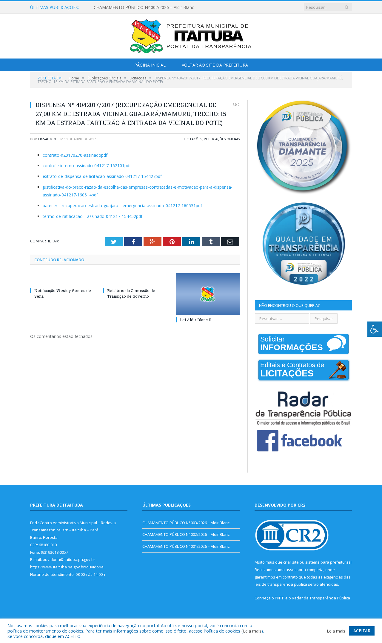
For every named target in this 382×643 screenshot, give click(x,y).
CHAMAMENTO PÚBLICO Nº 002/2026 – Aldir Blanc (144, 7)
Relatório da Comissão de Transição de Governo (131, 293)
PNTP (279, 598)
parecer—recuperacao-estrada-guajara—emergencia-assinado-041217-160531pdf (122, 205)
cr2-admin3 (48, 139)
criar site (291, 562)
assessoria (296, 569)
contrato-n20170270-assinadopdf (75, 155)
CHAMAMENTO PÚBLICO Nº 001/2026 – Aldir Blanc (185, 546)
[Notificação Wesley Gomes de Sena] (62, 279)
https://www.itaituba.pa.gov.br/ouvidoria (67, 567)
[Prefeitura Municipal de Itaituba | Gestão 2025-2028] (191, 34)
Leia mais (252, 630)
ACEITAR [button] (361, 630)
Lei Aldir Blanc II (196, 319)
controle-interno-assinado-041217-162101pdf (87, 165)
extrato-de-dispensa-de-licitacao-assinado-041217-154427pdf (102, 176)
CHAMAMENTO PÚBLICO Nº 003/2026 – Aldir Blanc (185, 522)
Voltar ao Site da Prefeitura (215, 65)
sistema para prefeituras (328, 562)
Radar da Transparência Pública (321, 598)
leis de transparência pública (281, 584)
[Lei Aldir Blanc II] (208, 294)
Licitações (193, 139)
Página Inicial (150, 65)
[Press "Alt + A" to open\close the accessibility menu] (374, 329)
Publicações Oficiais (222, 139)
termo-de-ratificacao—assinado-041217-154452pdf (92, 216)
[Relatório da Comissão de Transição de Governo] (135, 279)
